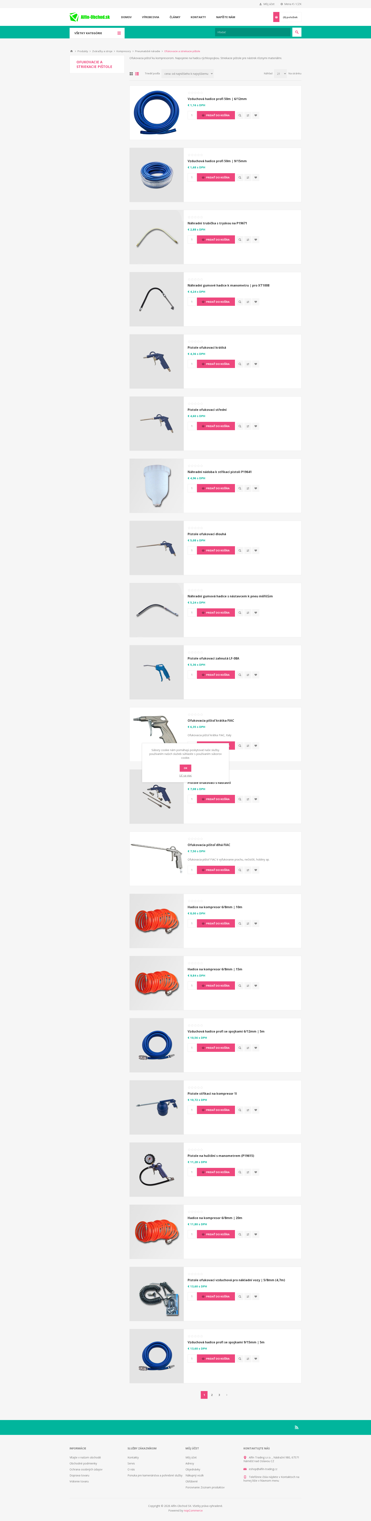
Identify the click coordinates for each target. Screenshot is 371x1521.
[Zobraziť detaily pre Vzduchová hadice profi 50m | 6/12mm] (157, 113)
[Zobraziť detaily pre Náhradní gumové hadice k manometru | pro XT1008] (157, 299)
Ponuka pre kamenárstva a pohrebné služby (155, 1475)
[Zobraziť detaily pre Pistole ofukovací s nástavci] (157, 797)
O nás (131, 1469)
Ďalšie (226, 1395)
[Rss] (297, 1427)
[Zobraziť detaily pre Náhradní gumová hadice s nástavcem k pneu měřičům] (157, 610)
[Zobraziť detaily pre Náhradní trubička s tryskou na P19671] (157, 237)
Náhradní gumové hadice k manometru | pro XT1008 (228, 285)
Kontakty (133, 1457)
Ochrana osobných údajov (86, 1469)
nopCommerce (193, 1510)
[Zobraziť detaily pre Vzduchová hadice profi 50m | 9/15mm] (157, 175)
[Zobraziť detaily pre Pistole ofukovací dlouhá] (157, 548)
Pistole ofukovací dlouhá (207, 534)
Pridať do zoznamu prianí (255, 115)
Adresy (190, 1463)
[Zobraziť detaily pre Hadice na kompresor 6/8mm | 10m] (157, 921)
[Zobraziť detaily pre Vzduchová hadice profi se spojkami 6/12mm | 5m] (157, 1045)
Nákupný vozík (195, 1475)
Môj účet (269, 4)
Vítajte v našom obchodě (85, 1457)
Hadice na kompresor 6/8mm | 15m (215, 969)
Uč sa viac (185, 775)
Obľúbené (192, 1481)
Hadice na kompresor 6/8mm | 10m (215, 907)
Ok (185, 768)
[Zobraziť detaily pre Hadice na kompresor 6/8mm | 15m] (157, 983)
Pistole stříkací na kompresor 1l (212, 1093)
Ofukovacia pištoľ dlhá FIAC (209, 845)
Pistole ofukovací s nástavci (209, 783)
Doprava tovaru (79, 1475)
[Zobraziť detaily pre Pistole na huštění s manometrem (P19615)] (157, 1170)
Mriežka (131, 73)
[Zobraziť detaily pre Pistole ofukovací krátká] (157, 361)
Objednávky (193, 1469)
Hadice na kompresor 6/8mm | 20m (215, 1218)
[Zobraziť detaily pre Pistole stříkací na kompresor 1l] (157, 1107)
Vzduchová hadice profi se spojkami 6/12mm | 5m (226, 1031)
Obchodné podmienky (83, 1463)
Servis (131, 1463)
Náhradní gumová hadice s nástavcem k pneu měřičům (230, 596)
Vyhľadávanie (296, 32)
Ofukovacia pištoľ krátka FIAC (211, 720)
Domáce (71, 51)
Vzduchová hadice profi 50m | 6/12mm (217, 99)
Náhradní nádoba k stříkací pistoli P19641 (220, 472)
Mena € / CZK (292, 4)
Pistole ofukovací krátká (207, 347)
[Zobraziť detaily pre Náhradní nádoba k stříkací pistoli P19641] (157, 486)
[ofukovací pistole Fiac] (157, 734)
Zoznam (137, 73)
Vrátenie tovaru (79, 1481)
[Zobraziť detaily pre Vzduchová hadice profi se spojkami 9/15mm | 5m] (157, 1356)
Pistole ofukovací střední (207, 410)
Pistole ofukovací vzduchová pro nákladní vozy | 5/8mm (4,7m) (236, 1280)
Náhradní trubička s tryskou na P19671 (217, 223)
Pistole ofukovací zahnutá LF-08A (213, 658)
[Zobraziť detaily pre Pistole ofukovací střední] (157, 424)
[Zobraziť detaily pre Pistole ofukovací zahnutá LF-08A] (157, 672)
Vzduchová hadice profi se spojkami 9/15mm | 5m (226, 1342)
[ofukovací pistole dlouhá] (157, 859)
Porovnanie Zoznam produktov (205, 1487)
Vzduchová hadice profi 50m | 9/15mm (217, 161)
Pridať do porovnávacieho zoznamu (247, 115)
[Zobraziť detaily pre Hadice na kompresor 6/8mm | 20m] (157, 1232)
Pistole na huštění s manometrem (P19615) (221, 1156)
